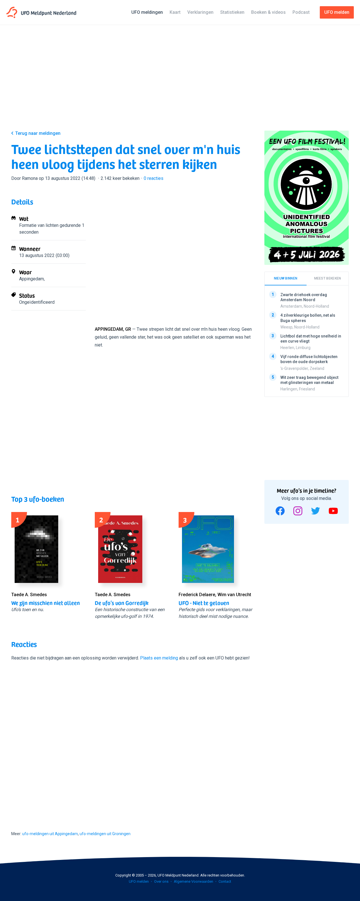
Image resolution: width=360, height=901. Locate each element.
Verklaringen (200, 12)
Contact (225, 881)
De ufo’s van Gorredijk (121, 602)
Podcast (301, 12)
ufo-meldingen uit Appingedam (50, 833)
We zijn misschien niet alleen (45, 602)
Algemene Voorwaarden (193, 881)
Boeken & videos (268, 12)
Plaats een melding (159, 658)
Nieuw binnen (286, 278)
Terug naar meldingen (37, 133)
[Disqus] (132, 740)
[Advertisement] (180, 82)
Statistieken (232, 12)
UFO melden (139, 881)
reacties (153, 178)
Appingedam (31, 278)
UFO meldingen (147, 12)
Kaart (175, 12)
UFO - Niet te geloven (204, 602)
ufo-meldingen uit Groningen (105, 833)
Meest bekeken (327, 278)
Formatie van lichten (38, 225)
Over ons (161, 881)
